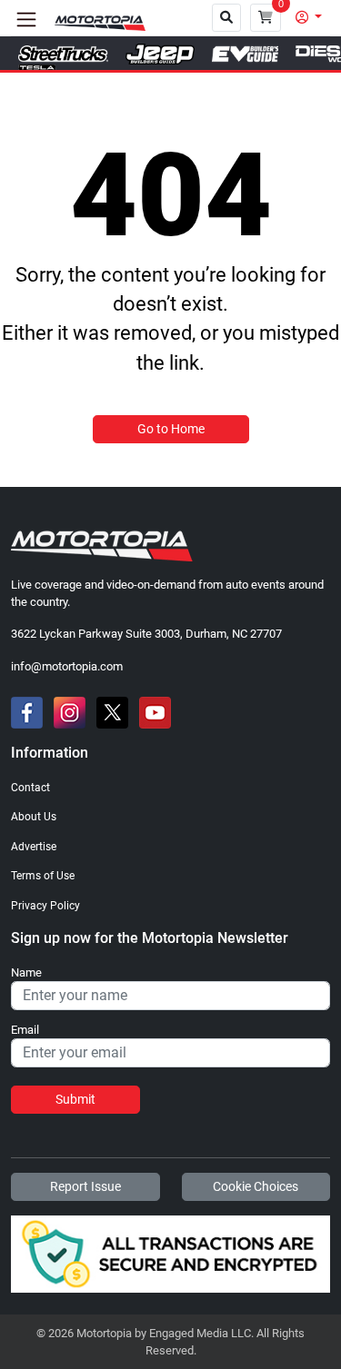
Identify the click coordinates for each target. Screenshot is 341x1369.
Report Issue (85, 1186)
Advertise (33, 846)
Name (26, 973)
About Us (33, 816)
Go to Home (171, 429)
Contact (30, 787)
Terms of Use (43, 875)
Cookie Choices (255, 1186)
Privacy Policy (45, 905)
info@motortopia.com (67, 666)
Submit (75, 1099)
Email (25, 1030)
